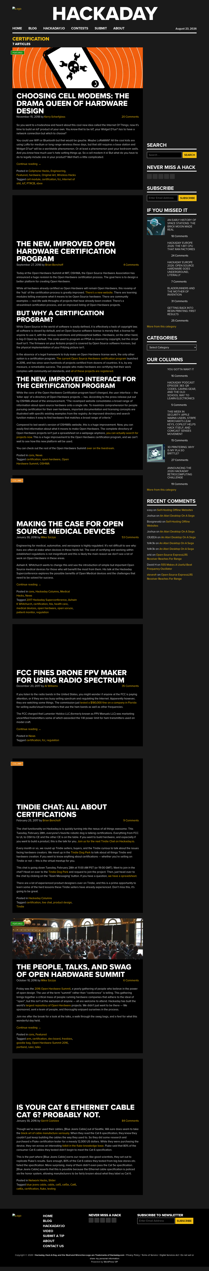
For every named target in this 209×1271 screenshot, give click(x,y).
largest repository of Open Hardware (48, 1005)
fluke (43, 1188)
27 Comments (179, 460)
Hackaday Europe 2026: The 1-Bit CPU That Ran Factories (181, 246)
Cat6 (73, 1184)
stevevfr (152, 574)
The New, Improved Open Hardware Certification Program (66, 251)
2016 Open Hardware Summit (53, 988)
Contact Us (53, 1246)
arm (28, 1038)
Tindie (20, 906)
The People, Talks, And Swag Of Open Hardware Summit (73, 971)
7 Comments (179, 281)
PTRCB (31, 183)
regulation (42, 612)
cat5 (58, 1184)
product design (62, 902)
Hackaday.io (54, 28)
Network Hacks (38, 1180)
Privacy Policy (133, 1255)
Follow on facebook (149, 176)
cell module (33, 179)
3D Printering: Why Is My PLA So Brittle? (180, 450)
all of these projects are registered (92, 371)
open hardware (51, 459)
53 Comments (130, 537)
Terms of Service (150, 1255)
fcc (59, 179)
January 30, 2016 (26, 1120)
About (119, 28)
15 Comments (179, 440)
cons (31, 455)
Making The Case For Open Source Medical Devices (69, 527)
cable (51, 1184)
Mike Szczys (48, 537)
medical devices (26, 608)
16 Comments (179, 376)
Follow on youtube (160, 176)
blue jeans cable (36, 1184)
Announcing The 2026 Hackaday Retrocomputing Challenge (179, 472)
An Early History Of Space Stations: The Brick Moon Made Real (181, 224)
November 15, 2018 (28, 116)
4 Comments (131, 264)
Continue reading (28, 164)
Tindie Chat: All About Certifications (61, 811)
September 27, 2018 (28, 264)
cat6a (19, 1188)
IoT (23, 183)
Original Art (49, 175)
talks (38, 1047)
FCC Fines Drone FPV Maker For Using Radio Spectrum (71, 676)
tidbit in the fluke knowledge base (83, 1145)
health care (61, 604)
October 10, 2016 (26, 980)
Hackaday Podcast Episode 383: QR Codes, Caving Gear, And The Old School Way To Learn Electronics (181, 390)
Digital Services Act (169, 1255)
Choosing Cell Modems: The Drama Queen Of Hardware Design (72, 103)
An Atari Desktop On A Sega (177, 515)
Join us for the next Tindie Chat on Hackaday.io (106, 841)
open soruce (65, 608)
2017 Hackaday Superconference (46, 600)
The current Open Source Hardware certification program (91, 358)
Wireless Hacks (66, 175)
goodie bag (23, 1043)
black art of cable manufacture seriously (45, 1133)
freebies (67, 1038)
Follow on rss (166, 176)
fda (51, 604)
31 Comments (179, 301)
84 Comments (130, 1120)
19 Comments (179, 484)
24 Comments (179, 255)
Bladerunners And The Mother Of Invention (181, 291)
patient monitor (25, 612)
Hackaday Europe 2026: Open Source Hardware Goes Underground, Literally (180, 269)
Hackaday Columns (47, 591)
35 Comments (130, 686)
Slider (52, 1180)
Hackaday (105, 13)
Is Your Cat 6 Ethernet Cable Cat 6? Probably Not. (75, 1111)
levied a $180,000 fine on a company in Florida (108, 702)
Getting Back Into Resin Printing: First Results (181, 311)
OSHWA (44, 463)
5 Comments (179, 405)
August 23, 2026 (186, 28)
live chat (47, 902)
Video (48, 1231)
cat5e (65, 1184)
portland (21, 1047)
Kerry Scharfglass (54, 116)
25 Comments (179, 320)
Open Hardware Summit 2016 (50, 1043)
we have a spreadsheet (122, 876)
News (39, 455)
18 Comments (179, 236)
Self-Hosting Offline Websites (175, 510)
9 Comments (131, 820)
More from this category (161, 326)
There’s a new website (99, 292)
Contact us (172, 176)
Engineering (58, 171)
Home (17, 28)
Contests (79, 28)
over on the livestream (100, 448)
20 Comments (130, 116)
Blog (32, 28)
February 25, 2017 (27, 820)
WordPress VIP (111, 1262)
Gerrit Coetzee (50, 1120)
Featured (22, 175)
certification (49, 179)
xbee (39, 183)
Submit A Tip (53, 1236)
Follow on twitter (155, 176)
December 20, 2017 (28, 686)
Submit (101, 28)
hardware (34, 175)
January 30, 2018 (26, 537)
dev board (54, 1038)
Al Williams (51, 686)
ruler (31, 1047)
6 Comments (131, 980)
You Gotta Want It (180, 369)
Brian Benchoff (54, 264)
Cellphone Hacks (39, 171)
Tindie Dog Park (81, 852)
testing (51, 1188)
